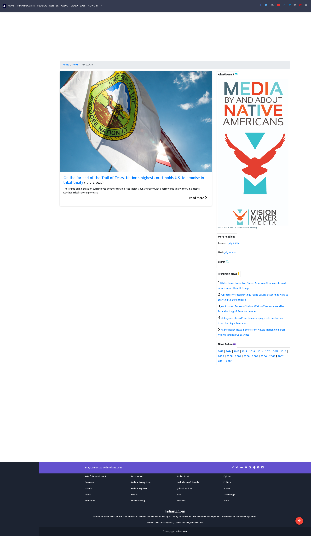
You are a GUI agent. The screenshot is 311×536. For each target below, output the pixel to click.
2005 (255, 356)
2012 (268, 351)
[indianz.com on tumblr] (295, 5)
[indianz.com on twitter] (237, 468)
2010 (283, 351)
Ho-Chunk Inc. (185, 517)
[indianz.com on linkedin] (262, 468)
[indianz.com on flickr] (306, 5)
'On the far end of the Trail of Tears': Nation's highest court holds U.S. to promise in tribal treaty (133, 180)
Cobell (88, 495)
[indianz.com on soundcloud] (241, 468)
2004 (264, 356)
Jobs (83, 6)
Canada (88, 488)
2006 (247, 356)
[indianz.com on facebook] (233, 468)
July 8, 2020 (234, 243)
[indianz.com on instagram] (250, 468)
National (181, 501)
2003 (272, 356)
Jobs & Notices (184, 488)
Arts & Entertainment (95, 476)
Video (74, 6)
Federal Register (47, 6)
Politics (227, 482)
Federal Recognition (140, 482)
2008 (230, 356)
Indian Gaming (26, 6)
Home (66, 65)
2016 (236, 351)
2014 (252, 351)
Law (179, 495)
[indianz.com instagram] (284, 5)
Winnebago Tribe (247, 517)
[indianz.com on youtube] (278, 5)
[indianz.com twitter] (266, 5)
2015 (244, 351)
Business (89, 482)
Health (134, 495)
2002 (281, 356)
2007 (238, 356)
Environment (137, 476)
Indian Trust (183, 476)
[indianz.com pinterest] (300, 5)
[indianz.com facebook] (261, 5)
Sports (227, 488)
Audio (64, 6)
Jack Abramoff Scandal (188, 482)
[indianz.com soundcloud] (272, 5)
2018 (220, 351)
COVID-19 (93, 6)
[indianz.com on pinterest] (254, 468)
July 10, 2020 (230, 252)
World (226, 501)
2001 (221, 361)
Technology (229, 495)
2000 (229, 361)
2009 (221, 356)
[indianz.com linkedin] (289, 5)
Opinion (227, 476)
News (10, 6)
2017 (228, 351)
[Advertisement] (157, 37)
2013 (260, 351)
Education (90, 501)
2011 (275, 351)
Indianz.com (181, 531)
